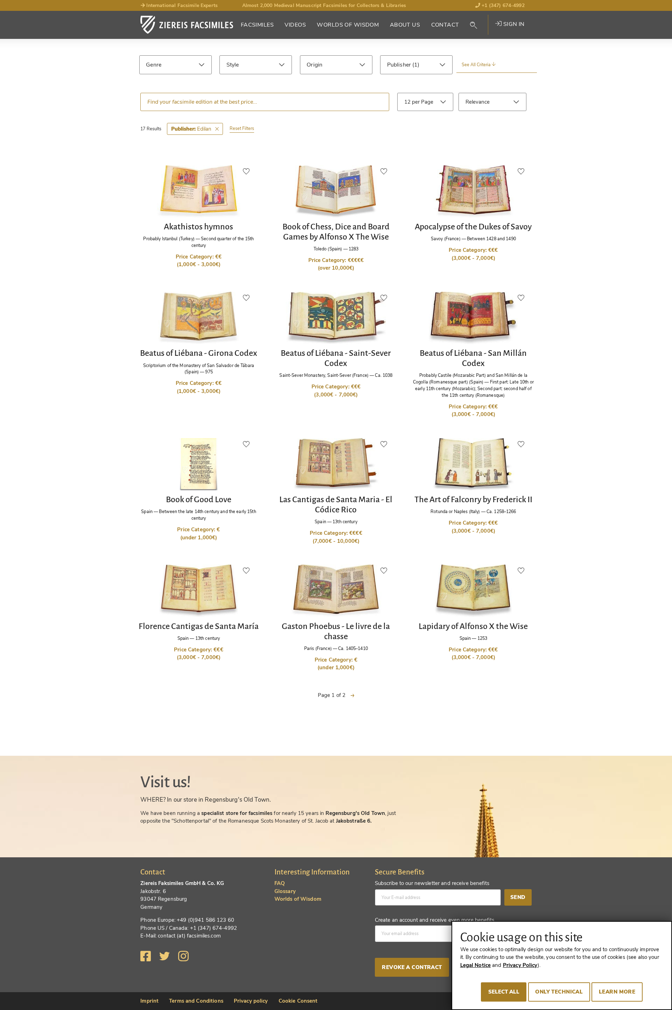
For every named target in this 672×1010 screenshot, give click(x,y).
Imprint (149, 1000)
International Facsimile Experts (181, 5)
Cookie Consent (298, 1000)
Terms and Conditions (196, 1000)
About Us (405, 25)
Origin (314, 65)
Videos (295, 25)
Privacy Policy (520, 965)
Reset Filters (242, 128)
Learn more (617, 991)
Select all (503, 991)
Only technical (559, 991)
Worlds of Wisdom (348, 25)
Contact (445, 25)
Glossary (285, 891)
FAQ (279, 883)
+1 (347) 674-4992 (502, 5)
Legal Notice (475, 965)
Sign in (513, 24)
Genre (153, 65)
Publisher (399, 65)
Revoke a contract (412, 967)
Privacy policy (251, 1000)
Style (232, 65)
